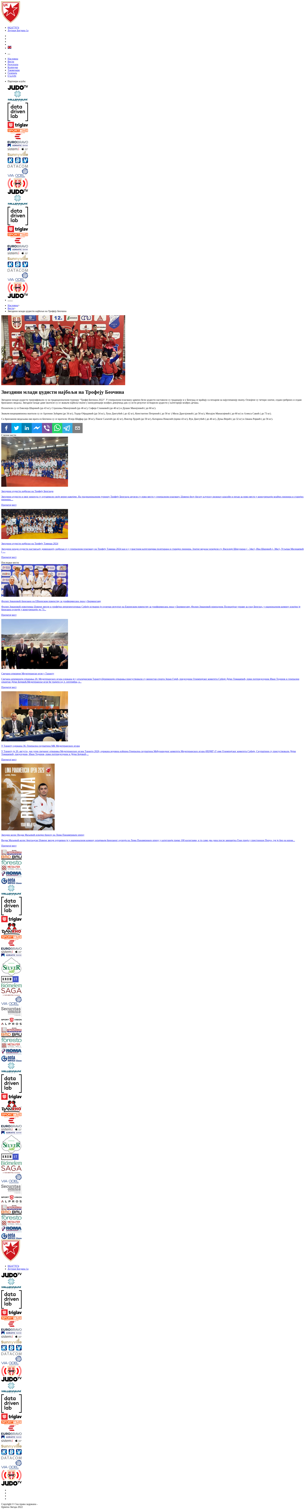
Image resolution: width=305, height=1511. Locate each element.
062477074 (13, 27)
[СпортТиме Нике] (156, 131)
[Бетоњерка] (26, 852)
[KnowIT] (26, 979)
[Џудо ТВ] (156, 87)
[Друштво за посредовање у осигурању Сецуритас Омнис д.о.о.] (26, 1012)
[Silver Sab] (26, 966)
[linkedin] (27, 428)
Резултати (13, 64)
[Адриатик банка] (156, 146)
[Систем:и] (156, 149)
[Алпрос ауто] (26, 1025)
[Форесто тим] (26, 862)
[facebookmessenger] (37, 428)
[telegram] (67, 428)
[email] (77, 428)
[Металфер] (26, 868)
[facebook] (6, 428)
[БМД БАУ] (26, 857)
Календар (13, 67)
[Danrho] (26, 929)
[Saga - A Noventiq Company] (26, 992)
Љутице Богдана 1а (18, 30)
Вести (11, 61)
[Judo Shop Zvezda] (9, 300)
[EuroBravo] (156, 139)
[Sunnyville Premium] (156, 154)
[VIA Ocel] (156, 173)
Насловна (13, 58)
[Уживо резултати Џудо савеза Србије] (156, 183)
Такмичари (14, 70)
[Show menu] (9, 54)
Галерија (12, 73)
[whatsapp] (57, 428)
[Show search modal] (11, 300)
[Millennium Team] (156, 96)
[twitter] (16, 428)
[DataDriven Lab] (156, 112)
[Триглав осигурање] (156, 125)
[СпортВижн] (26, 1020)
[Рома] (26, 874)
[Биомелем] (26, 985)
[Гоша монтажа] (26, 881)
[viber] (47, 428)
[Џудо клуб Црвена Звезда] (10, 22)
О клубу (12, 76)
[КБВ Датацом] (156, 163)
